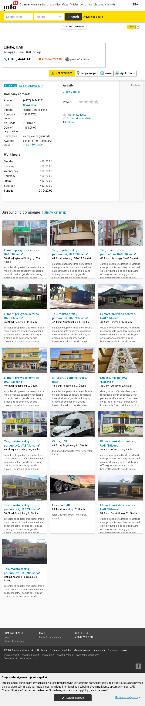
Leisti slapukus (75, 697)
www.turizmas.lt (65, 655)
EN (134, 4)
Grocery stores (71, 91)
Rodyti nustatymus (126, 697)
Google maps (88, 73)
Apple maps (127, 73)
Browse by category (14, 641)
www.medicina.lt (30, 655)
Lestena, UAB (61, 505)
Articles (74, 4)
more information (33, 144)
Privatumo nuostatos (61, 650)
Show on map (55, 212)
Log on (124, 650)
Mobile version (84, 637)
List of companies (74, 26)
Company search (30, 4)
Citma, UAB (59, 441)
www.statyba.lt (11, 655)
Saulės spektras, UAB (23, 650)
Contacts (42, 650)
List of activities (51, 4)
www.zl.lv (31, 658)
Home (7, 637)
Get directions (53, 637)
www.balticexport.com (87, 655)
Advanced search (93, 16)
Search (73, 17)
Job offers (86, 4)
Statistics (113, 650)
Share (71, 122)
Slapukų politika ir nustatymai (89, 650)
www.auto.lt (48, 655)
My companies (104, 4)
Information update (79, 118)
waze (108, 73)
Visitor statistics (76, 114)
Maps (65, 4)
